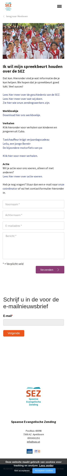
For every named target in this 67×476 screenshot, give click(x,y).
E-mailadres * (13, 225)
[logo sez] (33, 396)
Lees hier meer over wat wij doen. (23, 98)
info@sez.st (33, 441)
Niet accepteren (22, 470)
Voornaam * (12, 204)
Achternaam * (13, 215)
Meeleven (23, 16)
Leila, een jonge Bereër (17, 143)
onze (61, 184)
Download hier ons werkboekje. (22, 115)
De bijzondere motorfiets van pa (22, 147)
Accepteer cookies (44, 470)
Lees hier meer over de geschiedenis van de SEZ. (31, 94)
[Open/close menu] (59, 6)
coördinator (10, 188)
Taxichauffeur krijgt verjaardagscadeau (26, 139)
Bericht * (11, 236)
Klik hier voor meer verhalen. (20, 156)
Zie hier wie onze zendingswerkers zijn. (26, 102)
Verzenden (46, 269)
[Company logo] (30, 451)
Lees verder (46, 465)
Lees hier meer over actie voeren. (23, 176)
